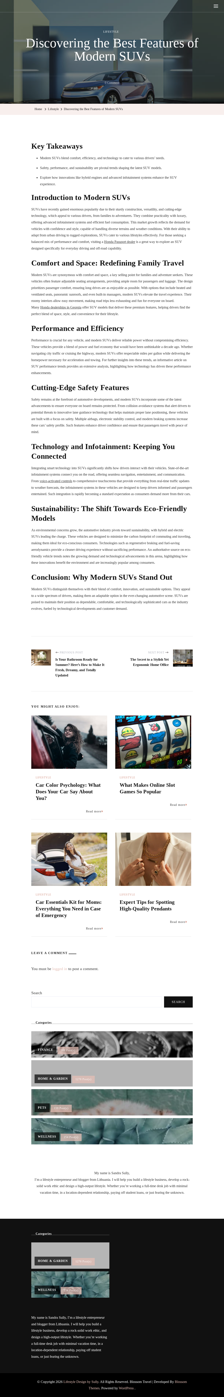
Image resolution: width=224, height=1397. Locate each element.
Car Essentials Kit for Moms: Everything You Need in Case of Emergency (69, 908)
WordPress (126, 1388)
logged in (59, 969)
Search (36, 993)
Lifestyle (111, 31)
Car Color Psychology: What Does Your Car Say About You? (68, 791)
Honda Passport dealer (119, 242)
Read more (93, 811)
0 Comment (112, 83)
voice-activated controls (56, 481)
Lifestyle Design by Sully (80, 1382)
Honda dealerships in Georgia (60, 307)
